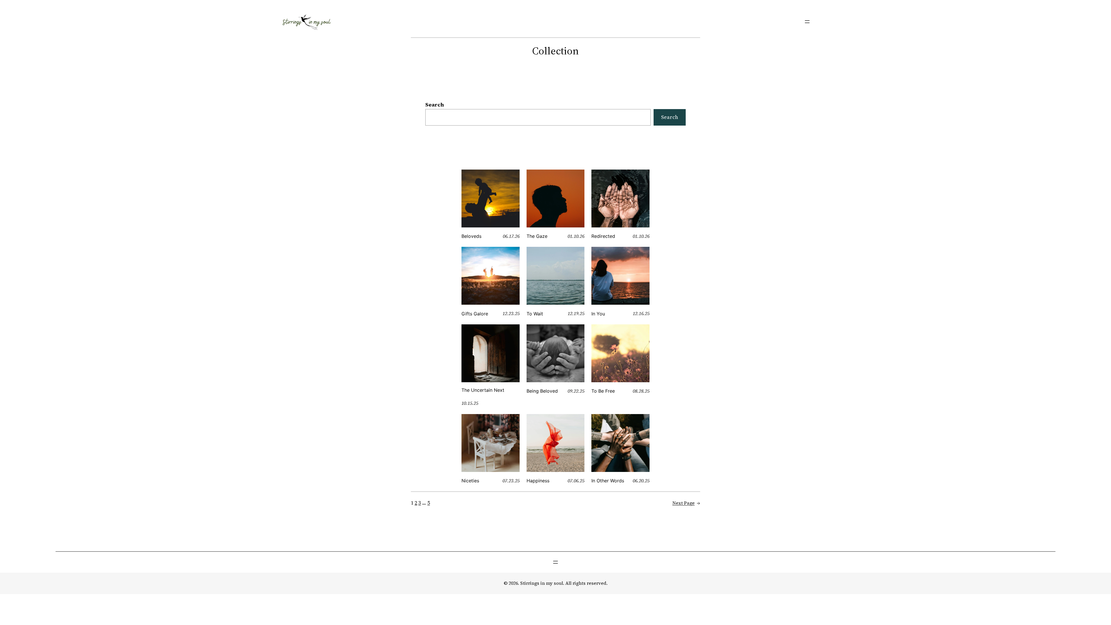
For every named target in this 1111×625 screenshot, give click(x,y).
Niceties (470, 480)
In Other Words (607, 480)
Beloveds (471, 236)
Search (434, 104)
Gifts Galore (474, 313)
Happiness (538, 480)
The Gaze (537, 236)
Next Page (686, 503)
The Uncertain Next (482, 390)
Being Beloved (542, 391)
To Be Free (603, 391)
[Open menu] (807, 21)
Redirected (603, 236)
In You (598, 313)
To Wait (535, 313)
